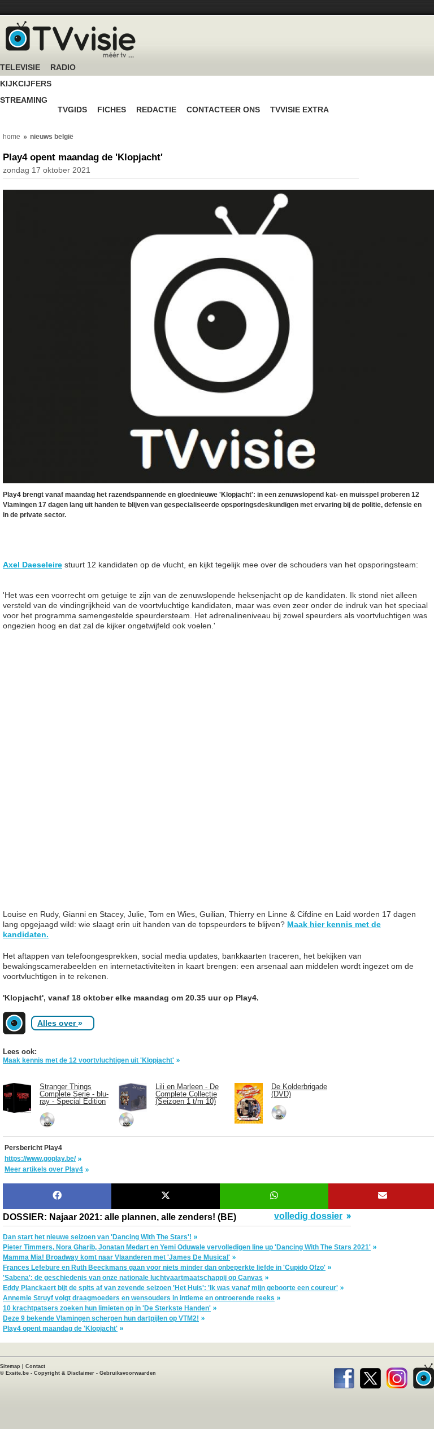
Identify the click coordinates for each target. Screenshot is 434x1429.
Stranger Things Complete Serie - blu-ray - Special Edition (74, 1093)
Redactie (156, 110)
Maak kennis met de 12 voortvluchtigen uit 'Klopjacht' (88, 1060)
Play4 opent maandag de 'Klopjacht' (60, 1328)
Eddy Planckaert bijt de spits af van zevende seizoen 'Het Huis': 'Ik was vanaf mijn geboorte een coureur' (170, 1288)
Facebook (343, 1376)
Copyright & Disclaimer (64, 1373)
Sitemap (10, 1366)
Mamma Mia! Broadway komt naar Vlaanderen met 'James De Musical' (116, 1257)
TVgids (72, 110)
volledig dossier (308, 1216)
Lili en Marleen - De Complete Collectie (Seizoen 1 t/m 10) (187, 1093)
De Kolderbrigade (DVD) (299, 1090)
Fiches (111, 110)
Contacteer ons (223, 110)
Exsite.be (17, 1373)
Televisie (20, 67)
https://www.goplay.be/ (40, 1159)
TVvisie (423, 1376)
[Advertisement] (93, 545)
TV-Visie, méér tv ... (71, 39)
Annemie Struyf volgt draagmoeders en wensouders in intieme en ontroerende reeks (139, 1298)
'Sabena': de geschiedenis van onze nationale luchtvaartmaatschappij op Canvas (133, 1278)
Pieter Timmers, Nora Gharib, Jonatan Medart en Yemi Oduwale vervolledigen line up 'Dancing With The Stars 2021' (187, 1247)
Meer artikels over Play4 (44, 1169)
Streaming (23, 100)
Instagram (397, 1376)
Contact (35, 1366)
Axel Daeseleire (32, 564)
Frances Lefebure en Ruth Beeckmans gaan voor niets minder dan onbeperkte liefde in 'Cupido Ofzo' (164, 1267)
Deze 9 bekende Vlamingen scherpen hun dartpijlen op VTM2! (101, 1318)
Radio (63, 67)
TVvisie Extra (299, 110)
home (11, 136)
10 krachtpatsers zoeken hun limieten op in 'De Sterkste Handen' (107, 1308)
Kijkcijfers (25, 84)
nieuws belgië (51, 136)
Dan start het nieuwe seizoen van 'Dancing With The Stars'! (97, 1237)
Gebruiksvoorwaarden (127, 1373)
